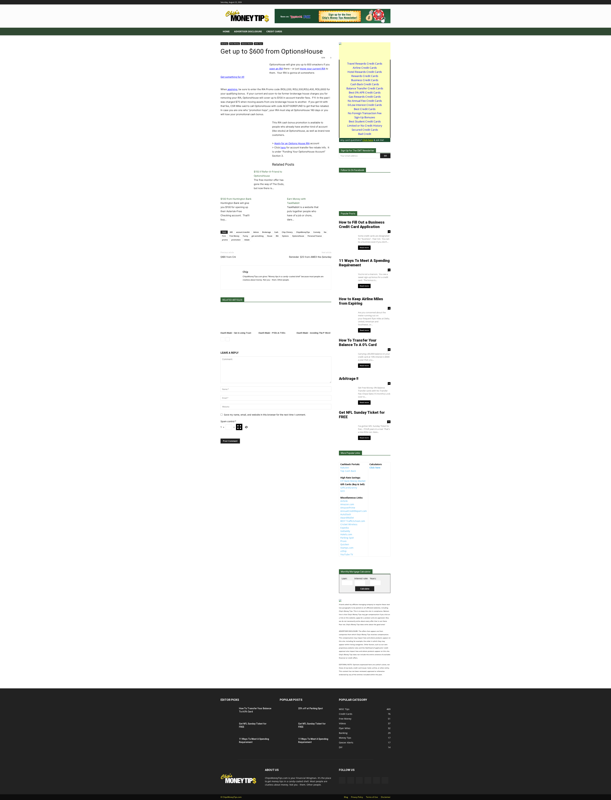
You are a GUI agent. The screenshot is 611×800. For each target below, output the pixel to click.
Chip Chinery (287, 232)
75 (389, 422)
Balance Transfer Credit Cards (364, 88)
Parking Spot (347, 537)
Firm (224, 236)
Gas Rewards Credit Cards (365, 96)
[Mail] (372, 2)
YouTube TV (346, 554)
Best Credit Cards (365, 109)
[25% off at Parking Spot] (288, 712)
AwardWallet (347, 517)
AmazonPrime (347, 507)
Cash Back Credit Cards (364, 84)
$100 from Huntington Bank (236, 198)
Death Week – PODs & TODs (272, 333)
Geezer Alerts (247, 43)
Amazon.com (347, 504)
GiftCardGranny (348, 487)
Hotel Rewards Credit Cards (365, 72)
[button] (386, 31)
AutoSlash (345, 514)
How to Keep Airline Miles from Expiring (361, 301)
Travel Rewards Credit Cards (364, 63)
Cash (276, 232)
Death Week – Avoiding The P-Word (313, 333)
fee (325, 232)
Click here (374, 467)
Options (285, 236)
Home (226, 31)
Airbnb (344, 500)
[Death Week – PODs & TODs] (276, 318)
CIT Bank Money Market (352, 480)
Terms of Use (372, 797)
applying (232, 89)
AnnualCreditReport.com (353, 511)
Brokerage (266, 232)
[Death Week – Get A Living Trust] (238, 318)
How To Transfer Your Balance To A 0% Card (358, 342)
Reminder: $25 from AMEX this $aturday (310, 257)
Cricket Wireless (348, 524)
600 (231, 232)
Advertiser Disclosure (248, 31)
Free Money (234, 43)
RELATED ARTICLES (232, 300)
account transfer (243, 232)
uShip (343, 551)
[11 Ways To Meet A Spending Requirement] (224, 739)
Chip (245, 271)
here (283, 147)
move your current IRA (312, 68)
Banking (224, 43)
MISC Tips (258, 43)
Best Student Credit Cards (365, 121)
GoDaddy (345, 531)
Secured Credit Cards (365, 130)
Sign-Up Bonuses (364, 117)
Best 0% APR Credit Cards (365, 92)
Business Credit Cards (364, 80)
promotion (236, 240)
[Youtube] (388, 2)
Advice (256, 232)
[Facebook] (361, 2)
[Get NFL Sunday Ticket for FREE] (228, 727)
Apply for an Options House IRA (292, 143)
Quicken (344, 544)
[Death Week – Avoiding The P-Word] (314, 318)
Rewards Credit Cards (364, 76)
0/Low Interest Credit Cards (365, 105)
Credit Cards (274, 31)
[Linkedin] (367, 2)
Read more (364, 248)
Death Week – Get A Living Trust (236, 333)
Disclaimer (385, 797)
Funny (245, 236)
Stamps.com (346, 547)
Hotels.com (346, 534)
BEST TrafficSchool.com (352, 521)
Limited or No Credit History (364, 125)
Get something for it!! (232, 76)
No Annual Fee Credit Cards (365, 101)
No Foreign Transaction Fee (365, 113)
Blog (346, 797)
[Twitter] (382, 2)
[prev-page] (223, 339)
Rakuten (344, 467)
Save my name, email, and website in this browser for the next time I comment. (265, 414)
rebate (246, 240)
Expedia (344, 527)
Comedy (316, 232)
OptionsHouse (298, 236)
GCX (342, 490)
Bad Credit (364, 134)
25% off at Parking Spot (310, 708)
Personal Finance (315, 236)
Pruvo (343, 541)
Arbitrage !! (348, 378)
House (269, 236)
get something (257, 236)
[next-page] (228, 339)
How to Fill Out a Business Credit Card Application (362, 224)
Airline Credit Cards (365, 67)
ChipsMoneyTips (303, 232)
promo (225, 240)
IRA (277, 236)
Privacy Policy (357, 797)
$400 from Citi (228, 257)
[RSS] (377, 2)
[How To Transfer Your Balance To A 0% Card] (227, 711)
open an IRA (276, 68)
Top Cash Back (348, 470)
